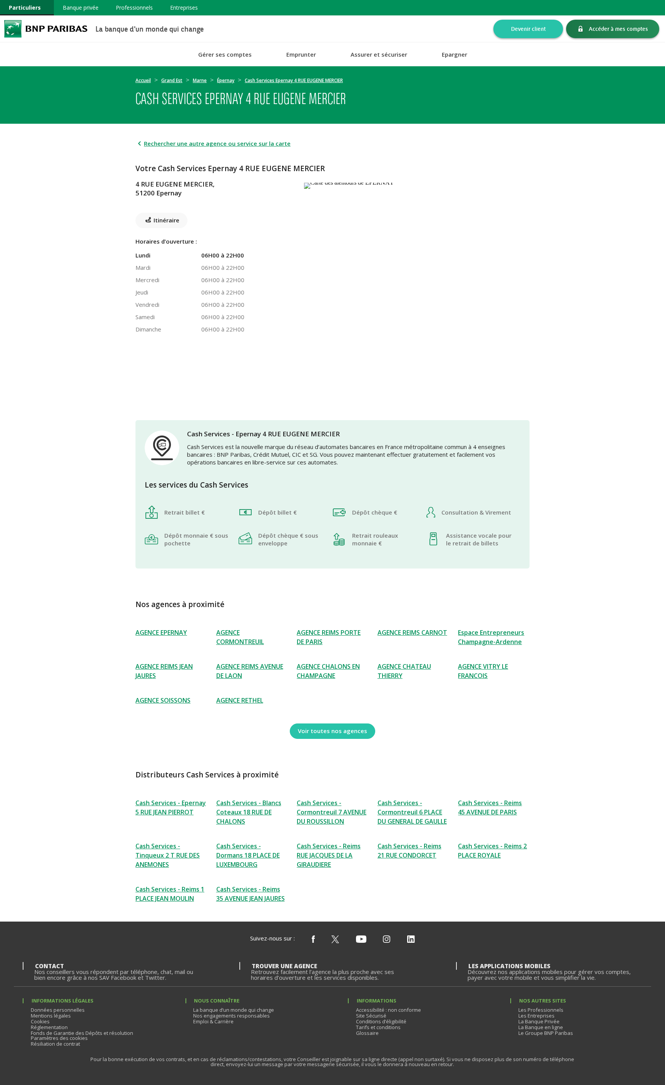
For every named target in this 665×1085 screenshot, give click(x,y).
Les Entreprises (536, 1015)
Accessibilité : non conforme (388, 1009)
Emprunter (301, 54)
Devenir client (528, 29)
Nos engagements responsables (231, 1015)
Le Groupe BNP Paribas (545, 1032)
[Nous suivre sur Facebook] (313, 939)
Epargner (454, 54)
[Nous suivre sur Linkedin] (411, 939)
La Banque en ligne (540, 1027)
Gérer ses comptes (225, 54)
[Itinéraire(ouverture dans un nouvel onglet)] (417, 184)
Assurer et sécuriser (379, 54)
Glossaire (367, 1032)
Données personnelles (58, 1009)
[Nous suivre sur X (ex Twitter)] (335, 939)
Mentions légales (51, 1015)
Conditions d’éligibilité (381, 1021)
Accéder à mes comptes (618, 29)
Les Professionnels (540, 1009)
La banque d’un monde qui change (233, 1009)
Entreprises (184, 7)
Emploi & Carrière (213, 1021)
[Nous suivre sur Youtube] (361, 939)
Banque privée (81, 7)
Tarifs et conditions (378, 1027)
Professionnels (134, 7)
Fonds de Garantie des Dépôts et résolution (82, 1032)
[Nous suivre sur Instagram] (386, 939)
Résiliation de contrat (55, 1043)
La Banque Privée (539, 1021)
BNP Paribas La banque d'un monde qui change (46, 29)
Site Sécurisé (371, 1015)
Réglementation (49, 1027)
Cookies (40, 1021)
